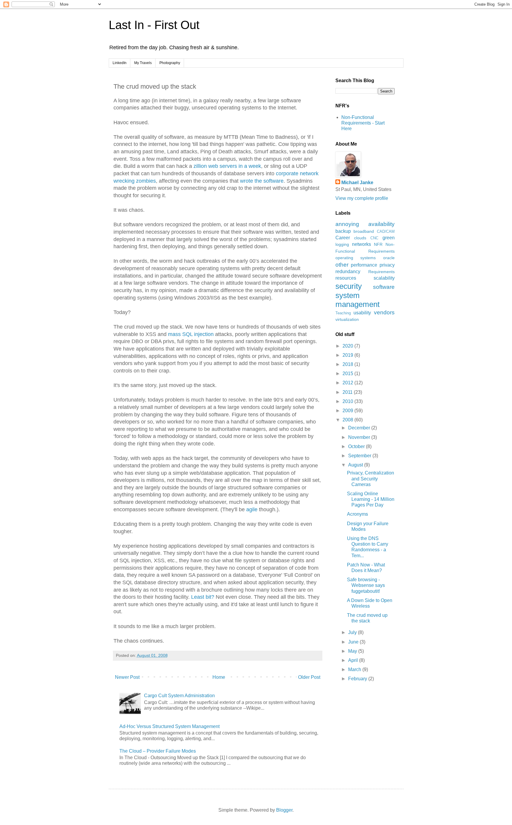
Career (342, 237)
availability (381, 224)
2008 (348, 419)
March (355, 669)
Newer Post (127, 677)
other (341, 265)
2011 (348, 392)
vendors (384, 312)
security (348, 286)
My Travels (143, 63)
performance (364, 264)
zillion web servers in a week (226, 166)
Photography (169, 63)
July (353, 632)
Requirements (381, 271)
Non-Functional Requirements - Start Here (363, 123)
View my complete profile (361, 198)
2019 (348, 355)
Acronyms (357, 514)
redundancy (347, 271)
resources (345, 278)
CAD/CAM (386, 231)
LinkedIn (120, 63)
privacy (387, 264)
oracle (389, 257)
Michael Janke (357, 182)
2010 (348, 401)
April (353, 660)
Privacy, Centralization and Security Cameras (370, 478)
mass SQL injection (191, 334)
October (357, 446)
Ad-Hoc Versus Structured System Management (169, 726)
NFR (378, 244)
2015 (348, 373)
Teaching (343, 313)
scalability (384, 278)
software (384, 287)
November (359, 437)
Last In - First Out (154, 24)
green (389, 237)
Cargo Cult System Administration (179, 695)
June (354, 641)
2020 (348, 345)
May (353, 651)
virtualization (347, 319)
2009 (348, 410)
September (360, 455)
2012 (348, 382)
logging (342, 244)
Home (218, 677)
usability (362, 312)
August (356, 464)
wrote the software (262, 181)
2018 (348, 364)
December (359, 427)
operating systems (355, 257)
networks (361, 244)
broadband (363, 231)
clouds (360, 237)
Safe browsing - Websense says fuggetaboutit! (366, 585)
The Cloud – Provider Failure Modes (157, 751)
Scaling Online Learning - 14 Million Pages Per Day (370, 499)
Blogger (284, 810)
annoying (347, 224)
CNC (374, 238)
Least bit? (202, 597)
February (358, 678)
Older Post (309, 677)
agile (251, 509)
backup (343, 231)
